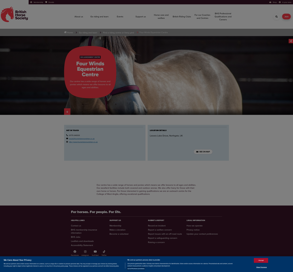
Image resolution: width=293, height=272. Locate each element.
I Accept (261, 260)
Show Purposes (261, 267)
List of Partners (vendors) (135, 268)
